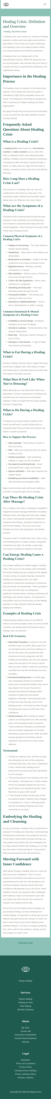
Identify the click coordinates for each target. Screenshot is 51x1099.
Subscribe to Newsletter (25, 1035)
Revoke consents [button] (25, 1077)
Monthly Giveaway (25, 1009)
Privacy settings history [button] (25, 1074)
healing (7, 31)
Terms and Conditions (25, 1063)
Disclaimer (25, 1060)
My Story (25, 1027)
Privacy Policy (25, 1067)
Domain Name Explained (25, 1038)
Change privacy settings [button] (25, 1070)
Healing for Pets (25, 1002)
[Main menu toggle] (45, 4)
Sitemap (25, 1042)
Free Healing (25, 1006)
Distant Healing (25, 999)
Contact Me (25, 1031)
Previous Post (25, 942)
